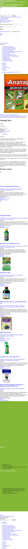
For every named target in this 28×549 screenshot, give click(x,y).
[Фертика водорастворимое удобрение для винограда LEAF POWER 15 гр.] (6, 382)
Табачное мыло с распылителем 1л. (10, 356)
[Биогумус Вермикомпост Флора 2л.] (6, 183)
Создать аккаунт (5, 22)
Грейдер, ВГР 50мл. (5, 215)
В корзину (2, 129)
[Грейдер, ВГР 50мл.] (6, 213)
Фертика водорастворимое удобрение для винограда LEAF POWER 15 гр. (11, 385)
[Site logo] (13, 14)
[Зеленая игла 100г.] (6, 270)
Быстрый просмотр (4, 199)
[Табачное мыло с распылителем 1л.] (6, 354)
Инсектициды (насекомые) (14, 117)
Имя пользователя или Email (6, 24)
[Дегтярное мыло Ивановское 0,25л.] (6, 241)
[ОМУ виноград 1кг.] (6, 329)
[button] (2, 198)
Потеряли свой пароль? (5, 31)
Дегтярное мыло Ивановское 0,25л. (10, 243)
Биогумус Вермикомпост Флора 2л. (10, 186)
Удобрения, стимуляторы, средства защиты (13, 116)
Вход (2, 29)
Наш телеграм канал (16, 17)
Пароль (2, 26)
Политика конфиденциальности (7, 516)
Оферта (1, 515)
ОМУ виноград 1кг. (5, 332)
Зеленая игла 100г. (5, 272)
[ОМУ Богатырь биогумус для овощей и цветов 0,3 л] (6, 299)
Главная (2, 116)
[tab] (5, 134)
